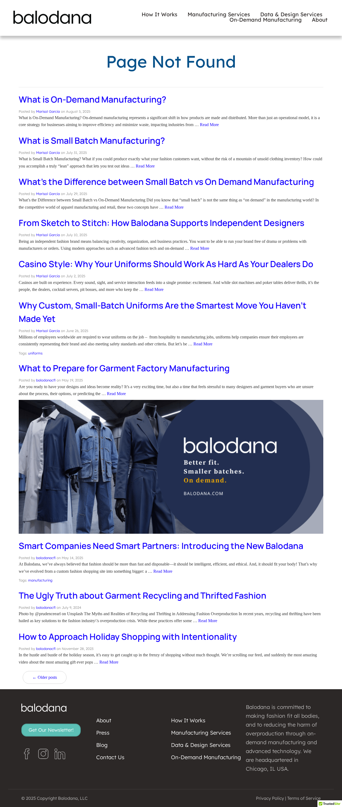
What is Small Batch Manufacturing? (92, 140)
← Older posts (44, 677)
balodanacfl (46, 380)
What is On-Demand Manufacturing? (92, 99)
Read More (209, 124)
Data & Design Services (291, 14)
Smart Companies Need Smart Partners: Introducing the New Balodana (161, 546)
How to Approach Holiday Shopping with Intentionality (128, 636)
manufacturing (40, 580)
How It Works (159, 14)
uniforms (35, 353)
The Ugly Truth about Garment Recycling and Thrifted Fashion (142, 595)
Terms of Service (304, 798)
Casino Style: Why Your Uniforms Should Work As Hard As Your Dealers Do (166, 264)
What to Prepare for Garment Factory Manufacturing (124, 368)
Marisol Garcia (48, 111)
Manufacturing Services (219, 14)
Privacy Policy (270, 798)
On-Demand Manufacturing (266, 19)
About (320, 19)
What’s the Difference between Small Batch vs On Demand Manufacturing (166, 182)
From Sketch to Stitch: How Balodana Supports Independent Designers (161, 223)
